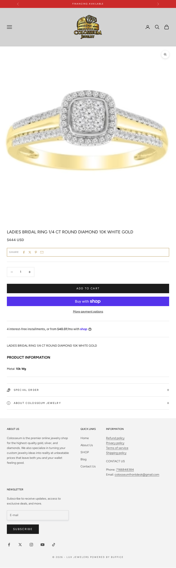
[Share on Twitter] (30, 252)
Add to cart (88, 288)
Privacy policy (115, 443)
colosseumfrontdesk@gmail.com (137, 474)
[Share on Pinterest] (36, 252)
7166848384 (125, 469)
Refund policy (115, 438)
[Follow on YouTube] (42, 544)
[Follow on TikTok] (54, 544)
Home (84, 438)
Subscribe (23, 529)
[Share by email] (42, 252)
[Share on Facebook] (24, 252)
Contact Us (88, 466)
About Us (86, 445)
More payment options (88, 311)
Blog (83, 459)
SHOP (84, 452)
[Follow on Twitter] (20, 544)
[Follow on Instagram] (31, 544)
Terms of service (117, 448)
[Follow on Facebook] (9, 544)
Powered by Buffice (107, 557)
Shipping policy (116, 453)
